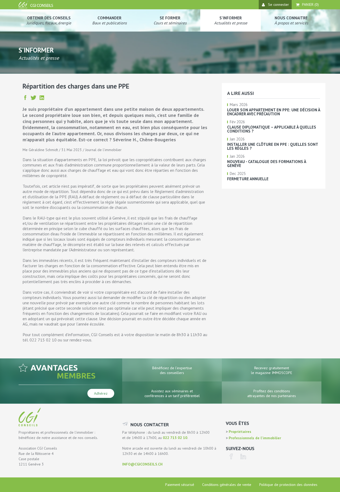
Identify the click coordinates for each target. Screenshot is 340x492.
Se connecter (278, 4)
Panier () (310, 4)
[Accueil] (36, 7)
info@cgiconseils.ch (142, 464)
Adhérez (101, 393)
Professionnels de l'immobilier (254, 438)
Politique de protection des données (288, 484)
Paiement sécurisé (179, 484)
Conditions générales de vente (226, 484)
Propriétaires (239, 431)
